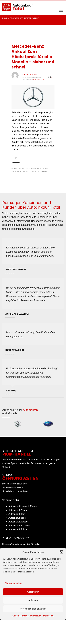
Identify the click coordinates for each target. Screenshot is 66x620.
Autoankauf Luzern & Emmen (23, 506)
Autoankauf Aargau (17, 521)
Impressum (35, 615)
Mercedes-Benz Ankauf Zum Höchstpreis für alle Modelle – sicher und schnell (33, 57)
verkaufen (42, 171)
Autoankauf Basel (17, 517)
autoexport (17, 171)
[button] (61, 552)
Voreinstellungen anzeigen (33, 608)
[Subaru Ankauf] (48, 424)
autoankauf (42, 168)
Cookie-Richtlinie (20, 615)
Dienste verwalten (13, 583)
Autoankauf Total (30, 74)
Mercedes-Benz (30, 171)
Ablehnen (33, 600)
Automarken (38, 79)
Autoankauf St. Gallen (19, 525)
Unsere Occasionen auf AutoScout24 (20, 544)
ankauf (17, 168)
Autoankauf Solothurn (19, 529)
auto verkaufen (29, 168)
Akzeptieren (33, 591)
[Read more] (16, 162)
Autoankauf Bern (16, 514)
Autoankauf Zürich (17, 510)
